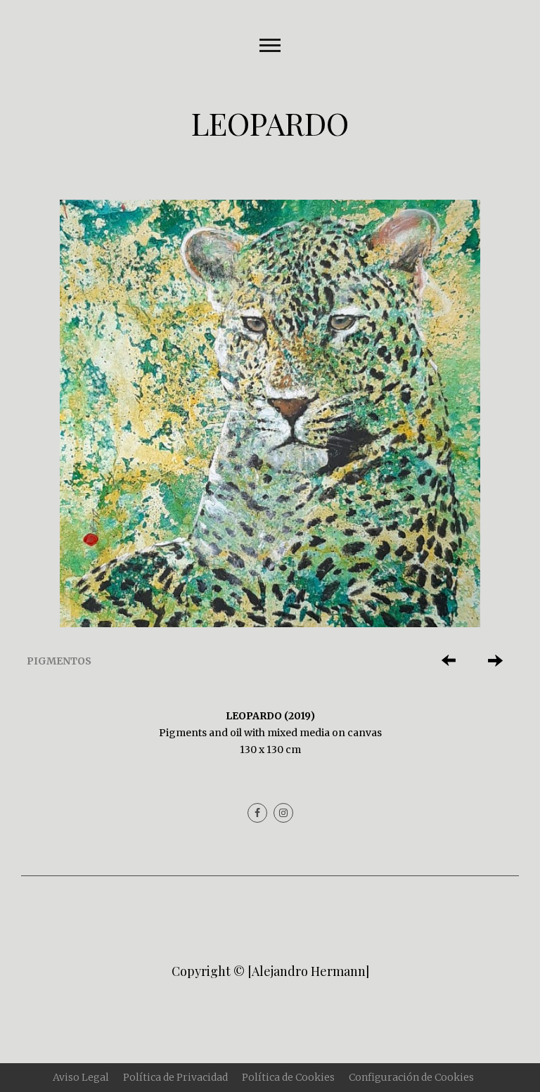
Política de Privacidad (175, 1077)
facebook (257, 813)
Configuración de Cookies (411, 1077)
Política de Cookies (288, 1077)
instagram (283, 813)
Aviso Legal (81, 1077)
